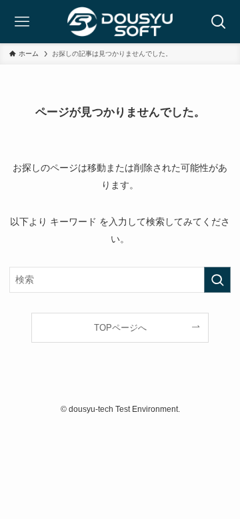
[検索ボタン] (218, 21)
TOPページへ (120, 328)
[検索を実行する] (217, 280)
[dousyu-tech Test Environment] (120, 21)
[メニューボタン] (21, 21)
